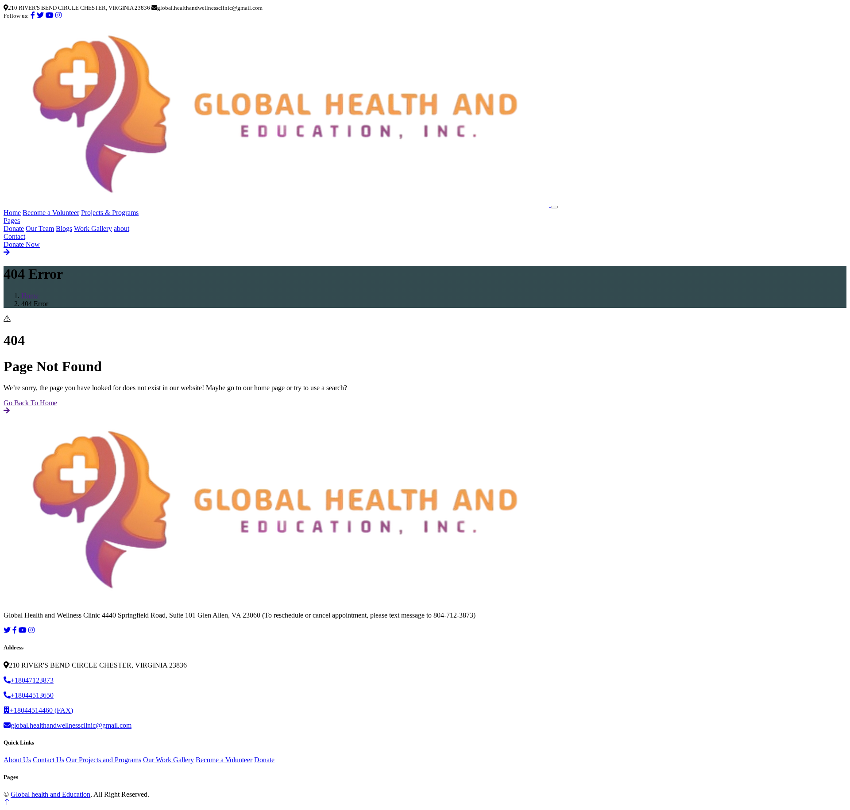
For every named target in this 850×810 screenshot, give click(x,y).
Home (12, 212)
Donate (14, 228)
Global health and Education (50, 794)
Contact (14, 236)
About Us (17, 760)
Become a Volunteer (51, 212)
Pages (12, 220)
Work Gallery (93, 228)
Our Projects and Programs (103, 760)
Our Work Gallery (168, 760)
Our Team (40, 228)
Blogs (64, 228)
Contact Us (48, 760)
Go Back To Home (30, 403)
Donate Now (22, 244)
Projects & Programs (110, 212)
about (121, 228)
